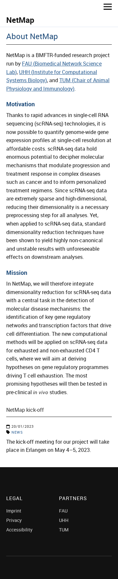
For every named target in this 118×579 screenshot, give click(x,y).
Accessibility (19, 530)
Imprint (13, 511)
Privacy (14, 520)
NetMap (20, 20)
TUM (64, 530)
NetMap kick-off (25, 409)
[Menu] (105, 6)
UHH (64, 520)
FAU (63, 511)
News (17, 432)
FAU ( (28, 63)
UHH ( (26, 72)
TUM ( (66, 80)
